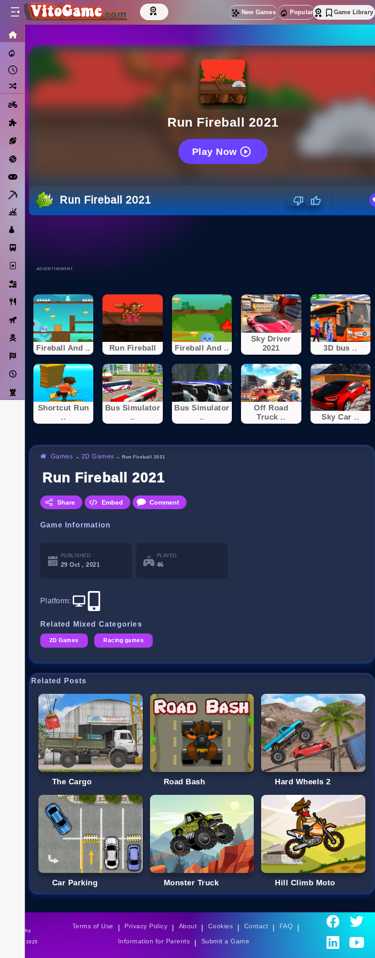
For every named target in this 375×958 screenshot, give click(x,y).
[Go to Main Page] (75, 12)
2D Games (97, 456)
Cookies (220, 926)
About (188, 926)
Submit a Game (225, 941)
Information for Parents (154, 941)
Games (62, 456)
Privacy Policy (145, 926)
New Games (258, 12)
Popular (301, 12)
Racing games (123, 640)
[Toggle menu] (14, 12)
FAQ (286, 926)
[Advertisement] (202, 240)
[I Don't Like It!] (295, 200)
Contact (256, 926)
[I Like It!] (312, 200)
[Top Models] (154, 10)
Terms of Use (92, 926)
